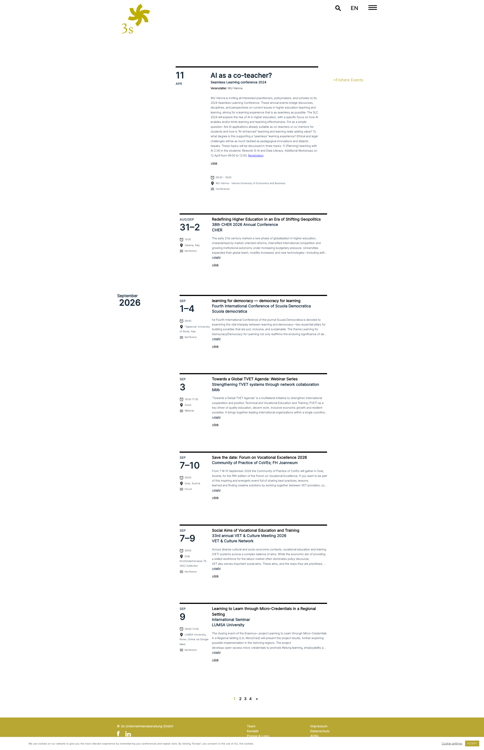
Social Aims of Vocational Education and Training (255, 530)
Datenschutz (320, 731)
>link (214, 163)
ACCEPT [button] (472, 743)
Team (251, 726)
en (354, 8)
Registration (256, 155)
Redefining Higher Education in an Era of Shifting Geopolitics (266, 219)
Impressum (318, 726)
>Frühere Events (348, 80)
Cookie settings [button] (452, 743)
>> (257, 699)
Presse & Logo (258, 736)
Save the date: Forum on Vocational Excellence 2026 (259, 457)
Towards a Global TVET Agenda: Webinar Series (255, 379)
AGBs (314, 736)
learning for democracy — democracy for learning (256, 300)
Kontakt (252, 731)
